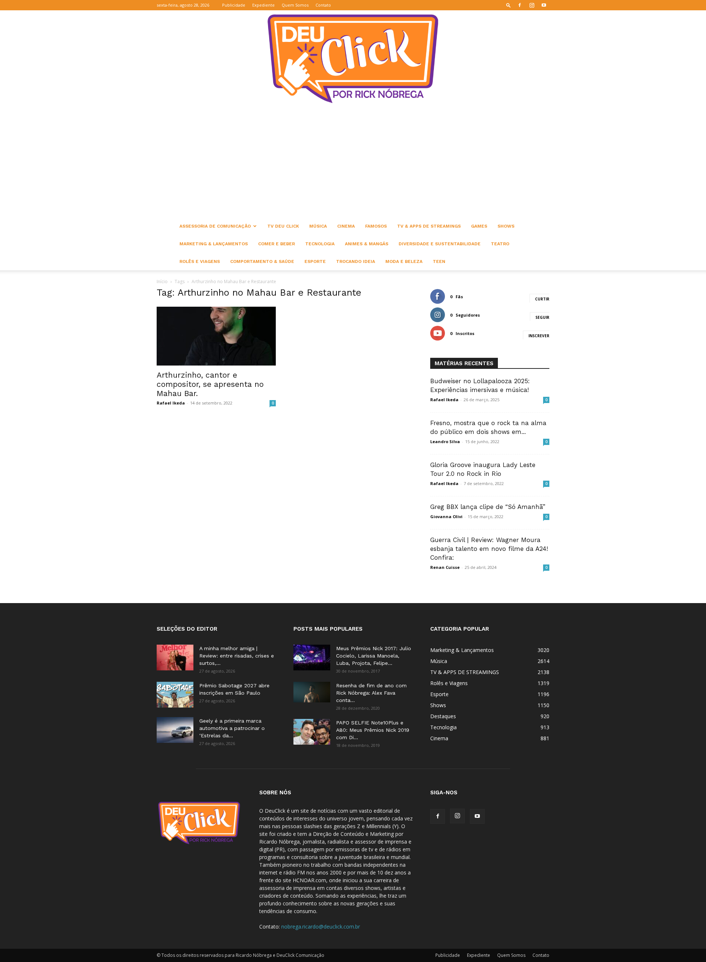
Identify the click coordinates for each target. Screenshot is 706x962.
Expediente (263, 5)
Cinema (346, 226)
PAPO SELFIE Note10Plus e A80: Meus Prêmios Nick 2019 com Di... (372, 730)
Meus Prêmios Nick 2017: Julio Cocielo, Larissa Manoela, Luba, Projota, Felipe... (373, 655)
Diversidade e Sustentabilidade (440, 243)
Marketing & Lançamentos (213, 243)
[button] (508, 5)
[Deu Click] (353, 58)
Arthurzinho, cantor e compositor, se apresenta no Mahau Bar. (210, 384)
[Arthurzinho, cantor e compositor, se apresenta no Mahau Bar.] (216, 336)
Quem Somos (295, 5)
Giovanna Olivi (446, 516)
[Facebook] (519, 5)
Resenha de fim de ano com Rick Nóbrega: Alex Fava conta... (371, 693)
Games (479, 226)
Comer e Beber (276, 243)
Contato (323, 5)
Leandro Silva (445, 441)
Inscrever (538, 335)
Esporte (315, 261)
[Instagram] (531, 5)
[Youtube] (543, 5)
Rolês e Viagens (199, 261)
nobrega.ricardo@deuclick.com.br (320, 926)
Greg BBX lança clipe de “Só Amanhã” (487, 506)
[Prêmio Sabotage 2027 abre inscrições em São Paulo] (175, 695)
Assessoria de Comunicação (215, 226)
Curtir (542, 299)
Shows (506, 226)
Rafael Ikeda (171, 403)
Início (162, 281)
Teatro (500, 243)
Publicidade (233, 5)
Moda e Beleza (403, 261)
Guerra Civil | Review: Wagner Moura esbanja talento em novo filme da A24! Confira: (489, 548)
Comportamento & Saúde (262, 261)
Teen (439, 261)
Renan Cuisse (445, 567)
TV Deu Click (283, 226)
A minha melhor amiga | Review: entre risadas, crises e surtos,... (236, 655)
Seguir (542, 317)
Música (318, 226)
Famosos (376, 226)
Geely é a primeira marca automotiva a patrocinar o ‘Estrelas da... (232, 728)
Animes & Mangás (366, 243)
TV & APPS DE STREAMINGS (429, 226)
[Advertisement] (353, 162)
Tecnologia (320, 243)
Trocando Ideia (355, 261)
